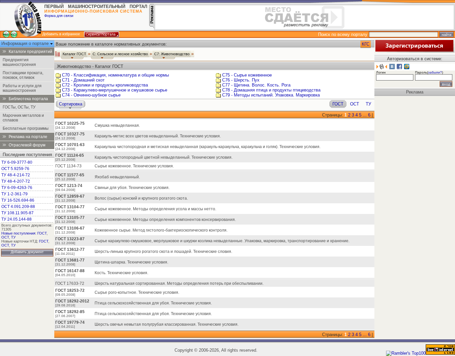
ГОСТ (42, 233)
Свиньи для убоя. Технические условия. (132, 187)
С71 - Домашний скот (83, 80)
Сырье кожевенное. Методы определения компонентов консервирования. (165, 219)
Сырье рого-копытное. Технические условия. (137, 292)
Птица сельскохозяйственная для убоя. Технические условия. (153, 303)
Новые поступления (18, 233)
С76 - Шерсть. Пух (240, 80)
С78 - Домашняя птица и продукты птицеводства (271, 90)
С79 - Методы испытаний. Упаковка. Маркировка (271, 94)
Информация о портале (25, 43)
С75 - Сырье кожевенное (247, 75)
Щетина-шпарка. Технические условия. (131, 262)
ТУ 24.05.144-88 (16, 219)
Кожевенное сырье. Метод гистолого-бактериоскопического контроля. (161, 230)
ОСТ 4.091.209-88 (18, 206)
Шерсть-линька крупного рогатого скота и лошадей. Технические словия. (163, 251)
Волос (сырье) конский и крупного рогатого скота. (141, 198)
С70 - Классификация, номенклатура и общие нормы (115, 75)
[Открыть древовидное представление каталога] (57, 54)
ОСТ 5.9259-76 (15, 168)
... (365, 114)
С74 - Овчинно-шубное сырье (91, 94)
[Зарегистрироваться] (414, 51)
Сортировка (70, 103)
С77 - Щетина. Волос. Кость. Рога (256, 85)
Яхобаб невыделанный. (117, 177)
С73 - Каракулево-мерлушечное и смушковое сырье (114, 90)
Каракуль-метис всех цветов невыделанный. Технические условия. (158, 136)
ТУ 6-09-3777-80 (16, 162)
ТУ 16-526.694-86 (17, 200)
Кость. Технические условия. (121, 272)
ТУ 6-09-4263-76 (16, 187)
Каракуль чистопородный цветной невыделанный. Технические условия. (163, 157)
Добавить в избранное (61, 34)
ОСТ (5, 237)
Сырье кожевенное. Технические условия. (134, 166)
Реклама (414, 91)
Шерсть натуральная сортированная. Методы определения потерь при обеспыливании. (179, 283)
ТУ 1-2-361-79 (14, 194)
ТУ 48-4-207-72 (15, 181)
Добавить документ (27, 252)
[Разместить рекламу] (151, 26)
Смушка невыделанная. (117, 125)
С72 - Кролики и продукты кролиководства (105, 85)
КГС (365, 44)
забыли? (435, 72)
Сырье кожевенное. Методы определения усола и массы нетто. (155, 209)
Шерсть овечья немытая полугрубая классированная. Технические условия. (166, 324)
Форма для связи (58, 16)
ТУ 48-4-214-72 (15, 175)
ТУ (13, 237)
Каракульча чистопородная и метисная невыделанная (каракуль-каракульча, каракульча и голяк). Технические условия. (207, 146)
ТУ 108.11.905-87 (17, 213)
